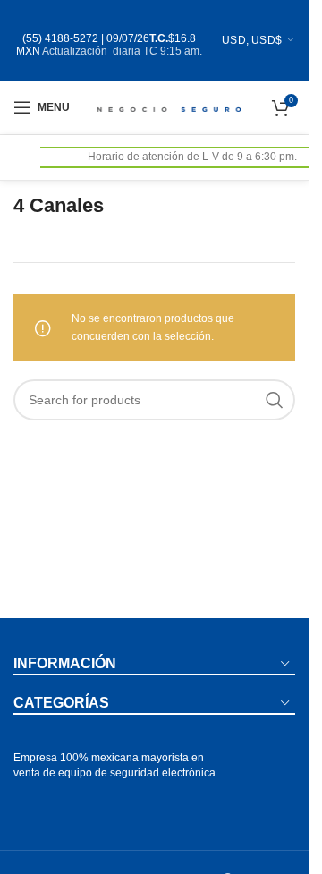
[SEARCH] (274, 399)
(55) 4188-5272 (60, 38)
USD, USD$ (252, 40)
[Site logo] (168, 106)
